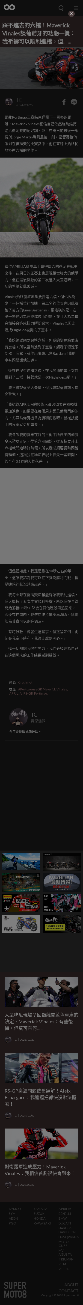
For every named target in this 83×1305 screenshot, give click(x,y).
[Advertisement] (41, 47)
